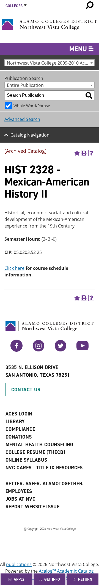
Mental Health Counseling (39, 444)
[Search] (89, 95)
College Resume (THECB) (35, 452)
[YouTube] (82, 350)
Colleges (14, 6)
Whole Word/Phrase (31, 105)
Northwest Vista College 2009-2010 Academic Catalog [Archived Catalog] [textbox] (50, 63)
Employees (19, 491)
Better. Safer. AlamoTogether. (45, 483)
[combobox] (49, 62)
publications (19, 564)
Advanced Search (22, 119)
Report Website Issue (32, 506)
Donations (19, 437)
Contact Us (25, 389)
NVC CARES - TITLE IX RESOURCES (44, 467)
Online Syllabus (26, 460)
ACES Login (19, 414)
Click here (14, 268)
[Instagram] (38, 350)
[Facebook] (16, 350)
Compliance (20, 429)
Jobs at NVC (20, 499)
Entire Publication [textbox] (25, 85)
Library (15, 421)
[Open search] (90, 5)
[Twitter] (60, 350)
